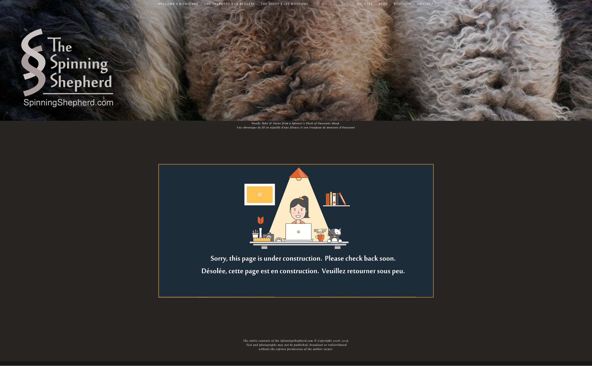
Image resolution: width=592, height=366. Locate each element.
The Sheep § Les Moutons (284, 4)
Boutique (403, 4)
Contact (425, 4)
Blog (383, 4)
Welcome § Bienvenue (178, 4)
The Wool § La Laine (332, 4)
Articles (365, 4)
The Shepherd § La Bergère (229, 4)
